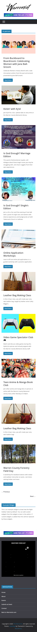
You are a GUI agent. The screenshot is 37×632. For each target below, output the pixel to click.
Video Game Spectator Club (18, 337)
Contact (4, 608)
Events (4, 600)
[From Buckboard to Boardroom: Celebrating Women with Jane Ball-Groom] (18, 44)
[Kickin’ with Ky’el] (18, 95)
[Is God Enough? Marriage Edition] (18, 137)
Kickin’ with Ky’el (12, 108)
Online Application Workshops (13, 254)
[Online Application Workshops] (18, 238)
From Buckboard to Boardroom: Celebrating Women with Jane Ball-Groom (16, 63)
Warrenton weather (18, 575)
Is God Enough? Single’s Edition (15, 207)
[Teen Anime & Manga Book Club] (18, 368)
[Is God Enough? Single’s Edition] (18, 189)
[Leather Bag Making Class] (18, 281)
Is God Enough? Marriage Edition (16, 155)
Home (3, 592)
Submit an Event (7, 604)
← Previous (6, 492)
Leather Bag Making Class (17, 295)
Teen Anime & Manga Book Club (18, 384)
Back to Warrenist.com (9, 612)
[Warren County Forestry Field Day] (18, 454)
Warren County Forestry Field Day (16, 469)
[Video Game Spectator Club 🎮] (18, 323)
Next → (32, 496)
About (4, 596)
